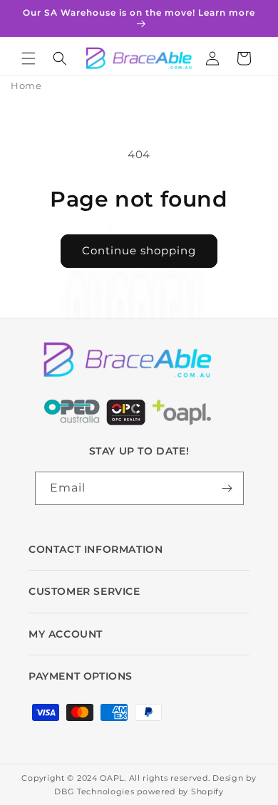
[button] (28, 58)
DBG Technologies (94, 791)
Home (26, 85)
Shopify (207, 791)
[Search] (60, 58)
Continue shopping (139, 250)
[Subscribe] (227, 488)
